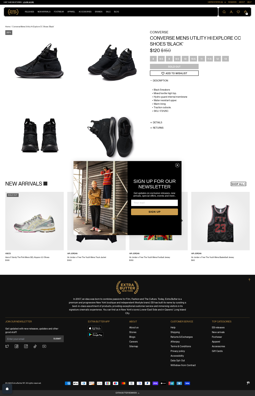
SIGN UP (155, 211)
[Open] (7, 389)
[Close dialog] (177, 165)
